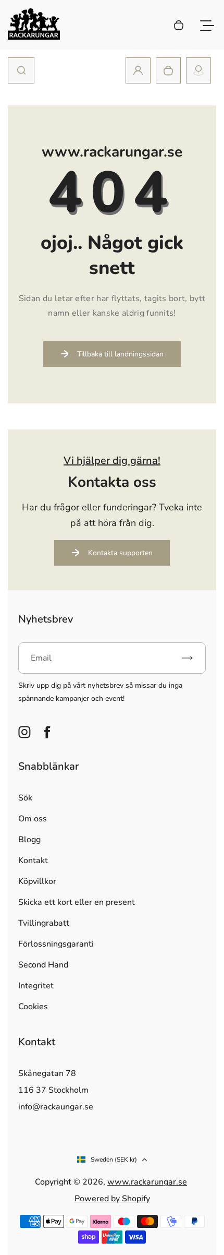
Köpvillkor (37, 881)
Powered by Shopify (112, 1198)
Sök (25, 798)
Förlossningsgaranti (56, 944)
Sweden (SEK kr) (114, 1159)
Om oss (32, 818)
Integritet (36, 985)
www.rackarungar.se (147, 1182)
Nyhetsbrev (45, 619)
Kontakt (33, 860)
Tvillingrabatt (43, 923)
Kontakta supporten (120, 553)
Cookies (33, 1006)
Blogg (29, 839)
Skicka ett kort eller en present (76, 902)
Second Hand (43, 965)
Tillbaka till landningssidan (120, 354)
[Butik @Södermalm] (198, 70)
